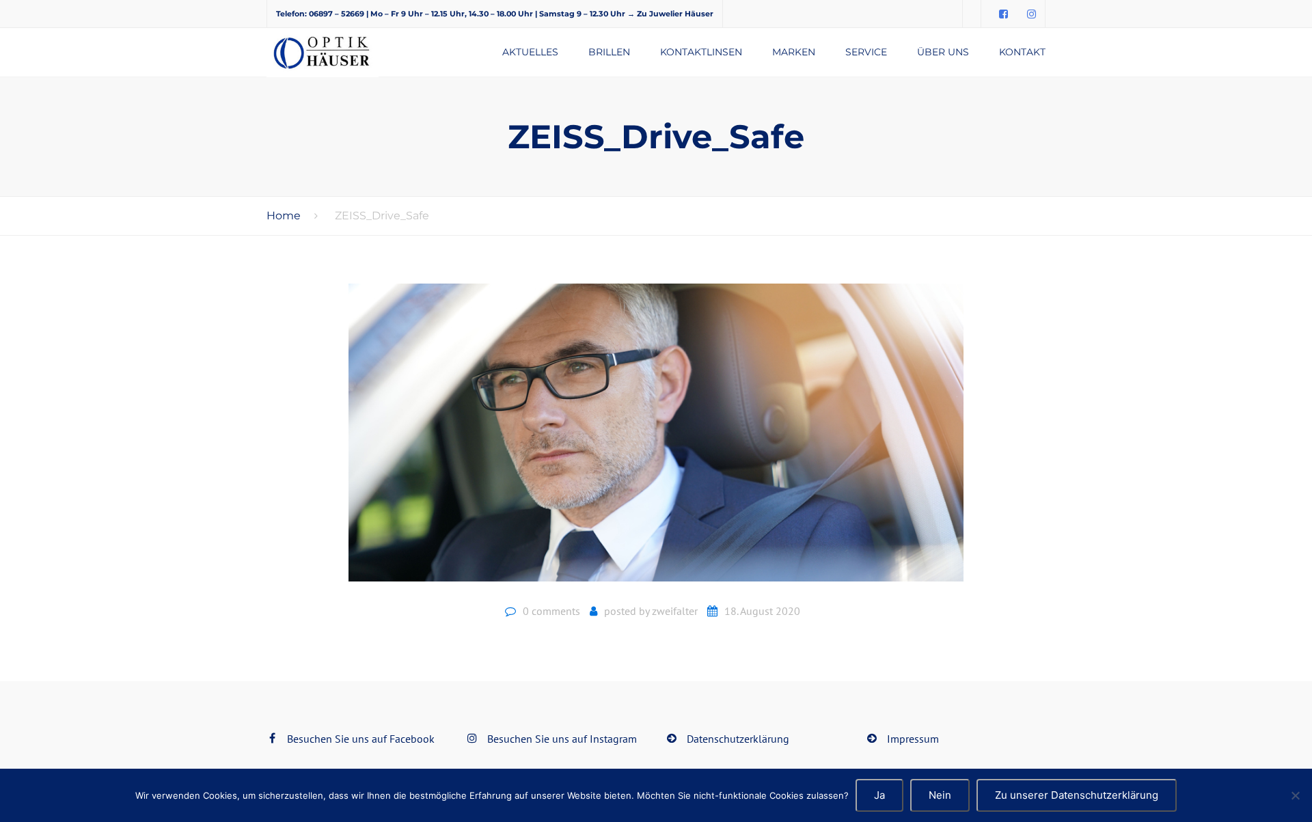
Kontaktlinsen (701, 52)
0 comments (551, 611)
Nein (940, 795)
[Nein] (1295, 795)
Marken (793, 52)
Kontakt (1022, 52)
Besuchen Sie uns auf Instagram (562, 738)
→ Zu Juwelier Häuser (670, 13)
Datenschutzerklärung (738, 738)
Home (283, 215)
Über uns (943, 52)
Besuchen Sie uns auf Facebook (361, 738)
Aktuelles (530, 52)
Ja (879, 795)
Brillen (609, 52)
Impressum (913, 738)
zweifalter (675, 611)
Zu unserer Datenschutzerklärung (1076, 795)
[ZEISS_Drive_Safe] (656, 438)
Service (866, 52)
